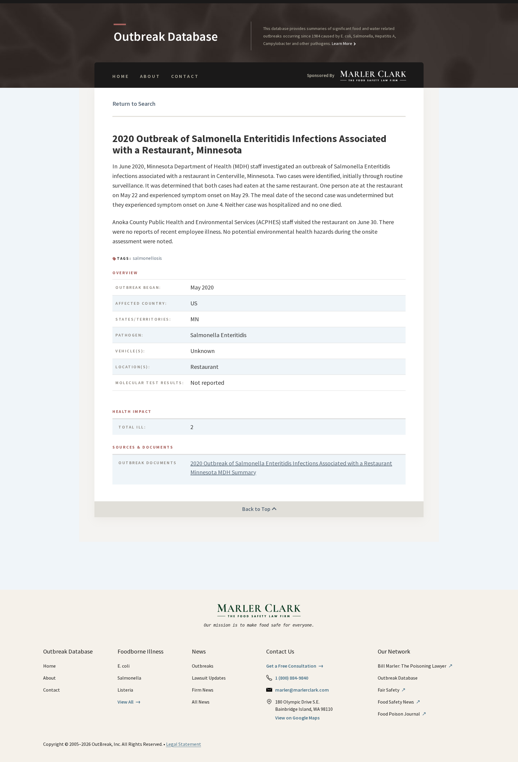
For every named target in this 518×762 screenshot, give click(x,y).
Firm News (202, 690)
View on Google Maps (297, 718)
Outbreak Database (398, 678)
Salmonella (129, 678)
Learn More (341, 43)
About (150, 76)
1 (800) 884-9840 (291, 678)
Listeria (125, 690)
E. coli (124, 666)
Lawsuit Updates (209, 678)
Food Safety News (399, 702)
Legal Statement (183, 744)
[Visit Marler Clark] (259, 610)
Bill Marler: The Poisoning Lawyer (415, 666)
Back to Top (257, 509)
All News (201, 702)
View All (129, 702)
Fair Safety (392, 690)
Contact (185, 76)
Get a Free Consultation (294, 666)
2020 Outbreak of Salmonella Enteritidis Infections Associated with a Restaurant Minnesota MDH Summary (291, 467)
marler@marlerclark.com (302, 690)
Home (120, 76)
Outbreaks (202, 666)
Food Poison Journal (402, 714)
